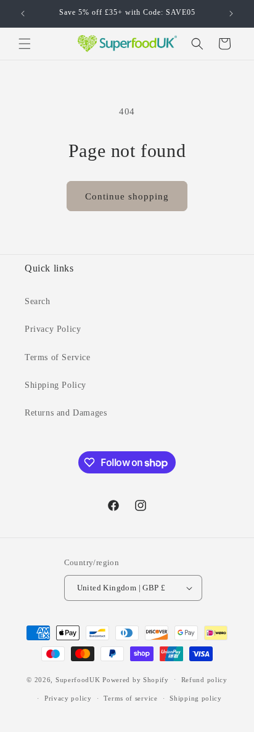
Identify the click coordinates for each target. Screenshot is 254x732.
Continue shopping (127, 196)
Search (38, 301)
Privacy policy (68, 698)
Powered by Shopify (135, 679)
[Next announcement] (231, 13)
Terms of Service (58, 357)
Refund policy (204, 679)
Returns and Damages (66, 412)
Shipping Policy (55, 385)
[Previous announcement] (22, 13)
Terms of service (130, 698)
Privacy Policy (53, 329)
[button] (24, 43)
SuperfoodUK (77, 679)
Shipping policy (196, 698)
